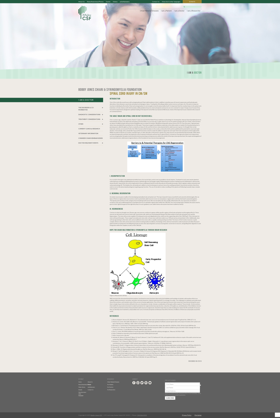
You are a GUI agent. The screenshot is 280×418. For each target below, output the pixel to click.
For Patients (110, 384)
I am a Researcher (194, 11)
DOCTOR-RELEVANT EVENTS (88, 143)
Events (108, 1)
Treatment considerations (89, 119)
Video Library (81, 387)
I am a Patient (166, 11)
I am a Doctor (179, 11)
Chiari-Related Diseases (149, 11)
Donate (80, 389)
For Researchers (111, 389)
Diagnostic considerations (89, 114)
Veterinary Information (88, 133)
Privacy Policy (186, 415)
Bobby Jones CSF (96, 415)
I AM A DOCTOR (86, 100)
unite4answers (125, 1)
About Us (81, 1)
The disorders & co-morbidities (86, 109)
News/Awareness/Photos (95, 1)
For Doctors (110, 387)
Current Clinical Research (89, 129)
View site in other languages (171, 1)
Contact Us (155, 1)
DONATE (192, 1)
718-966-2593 (142, 415)
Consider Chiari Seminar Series (90, 138)
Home (80, 382)
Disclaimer (198, 415)
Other (80, 124)
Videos (115, 1)
